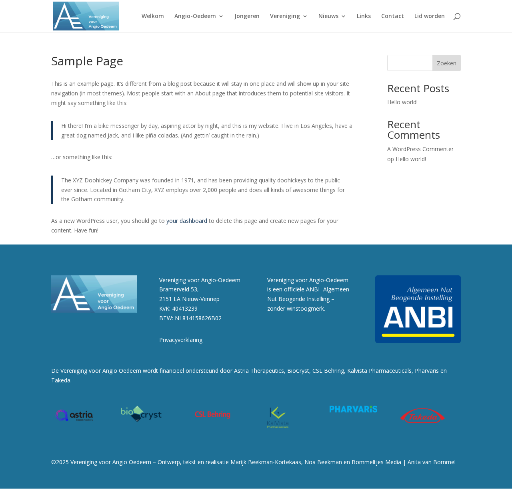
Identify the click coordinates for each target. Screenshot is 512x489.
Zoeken (446, 63)
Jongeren (247, 16)
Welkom (153, 16)
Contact (392, 16)
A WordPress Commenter (420, 149)
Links (364, 16)
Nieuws (328, 16)
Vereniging (285, 16)
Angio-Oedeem (195, 16)
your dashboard (186, 220)
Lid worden (429, 16)
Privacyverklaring (180, 340)
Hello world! (402, 102)
